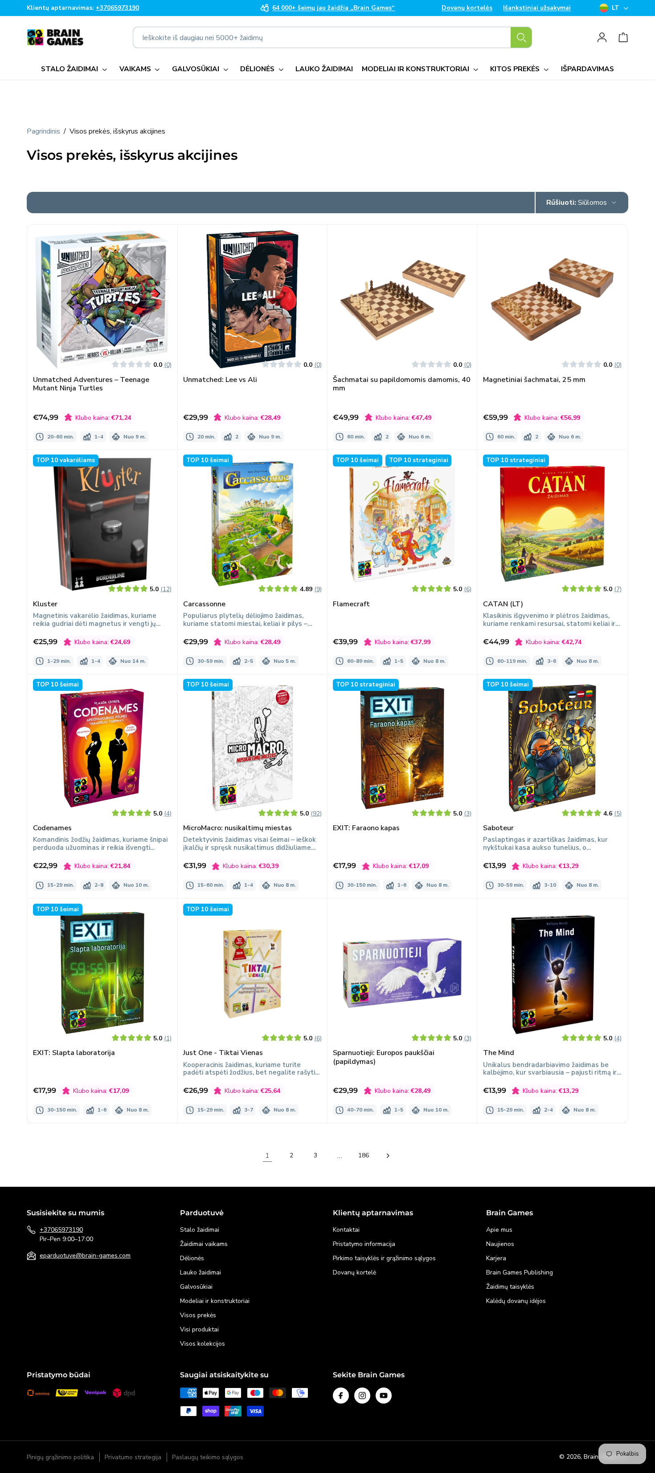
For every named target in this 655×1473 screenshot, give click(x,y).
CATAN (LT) (503, 604)
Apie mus (499, 1229)
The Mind (498, 1053)
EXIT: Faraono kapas (366, 828)
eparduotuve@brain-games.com (85, 1255)
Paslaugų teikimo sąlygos (207, 1457)
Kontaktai (346, 1229)
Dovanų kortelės (467, 8)
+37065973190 (61, 1229)
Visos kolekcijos (202, 1343)
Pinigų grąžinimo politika (60, 1457)
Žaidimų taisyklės (510, 1286)
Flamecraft (351, 604)
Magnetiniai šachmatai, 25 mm (534, 379)
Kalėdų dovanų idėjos (516, 1301)
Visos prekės (198, 1315)
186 (363, 1155)
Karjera (496, 1258)
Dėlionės (192, 1258)
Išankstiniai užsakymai (537, 8)
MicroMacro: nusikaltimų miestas (237, 828)
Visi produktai (199, 1329)
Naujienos (500, 1244)
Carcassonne (204, 604)
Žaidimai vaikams (204, 1244)
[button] (76, 69)
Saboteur (498, 828)
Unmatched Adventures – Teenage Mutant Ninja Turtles (91, 383)
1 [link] (267, 1156)
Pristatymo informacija (364, 1244)
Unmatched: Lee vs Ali (220, 379)
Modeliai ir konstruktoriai (215, 1301)
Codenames (52, 828)
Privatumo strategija (133, 1457)
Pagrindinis (43, 131)
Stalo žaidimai (199, 1229)
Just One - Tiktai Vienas (223, 1053)
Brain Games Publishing (519, 1272)
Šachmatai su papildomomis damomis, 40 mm (402, 383)
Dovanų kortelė (354, 1272)
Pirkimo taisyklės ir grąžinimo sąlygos (384, 1258)
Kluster (45, 604)
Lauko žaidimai (200, 1272)
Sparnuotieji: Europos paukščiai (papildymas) (383, 1057)
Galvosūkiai (196, 1286)
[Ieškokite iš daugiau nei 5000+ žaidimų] (521, 37)
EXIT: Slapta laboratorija (74, 1053)
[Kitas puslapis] (387, 1155)
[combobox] (332, 37)
